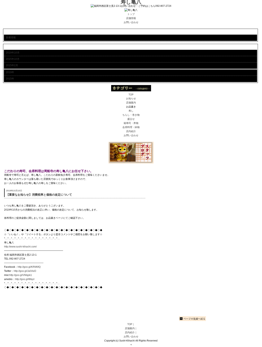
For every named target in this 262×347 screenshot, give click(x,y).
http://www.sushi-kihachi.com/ (20, 246)
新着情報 (11, 37)
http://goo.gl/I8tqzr (25, 279)
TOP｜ (131, 324)
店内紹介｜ (131, 332)
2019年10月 (12, 52)
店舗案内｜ (131, 328)
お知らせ (131, 98)
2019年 (10, 72)
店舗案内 (131, 102)
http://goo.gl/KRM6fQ (29, 266)
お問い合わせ (131, 135)
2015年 (10, 78)
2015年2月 (12, 65)
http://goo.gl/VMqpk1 (20, 275)
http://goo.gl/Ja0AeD (25, 271)
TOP (131, 94)
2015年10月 (12, 59)
